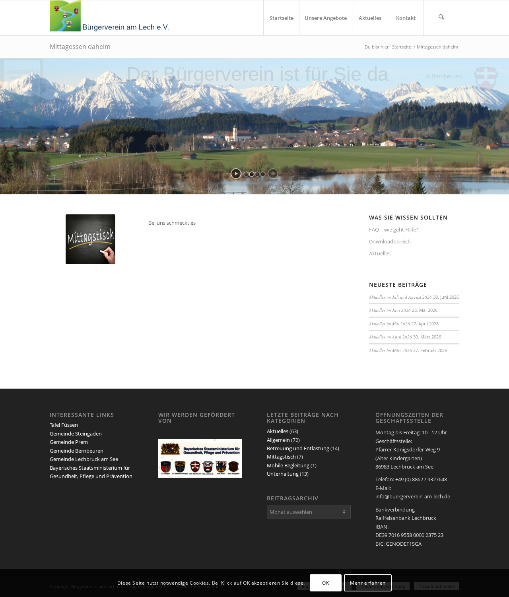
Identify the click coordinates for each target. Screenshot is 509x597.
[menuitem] (281, 17)
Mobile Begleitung (288, 465)
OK (325, 582)
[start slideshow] (236, 173)
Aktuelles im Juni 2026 (390, 310)
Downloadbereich (390, 241)
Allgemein (278, 439)
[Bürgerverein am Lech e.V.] (109, 17)
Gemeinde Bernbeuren (76, 450)
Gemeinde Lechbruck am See (84, 459)
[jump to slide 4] (263, 174)
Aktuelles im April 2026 (390, 337)
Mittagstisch (281, 456)
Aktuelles (379, 253)
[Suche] (441, 17)
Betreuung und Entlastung (298, 448)
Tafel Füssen (64, 424)
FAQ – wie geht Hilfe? (393, 229)
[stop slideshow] (273, 173)
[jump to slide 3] (257, 174)
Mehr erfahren (368, 582)
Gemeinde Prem (69, 441)
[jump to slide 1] (246, 174)
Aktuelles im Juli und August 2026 (400, 297)
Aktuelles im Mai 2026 (389, 324)
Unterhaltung (283, 473)
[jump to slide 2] (251, 174)
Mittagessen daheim (80, 46)
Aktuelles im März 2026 (390, 350)
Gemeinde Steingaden (76, 433)
